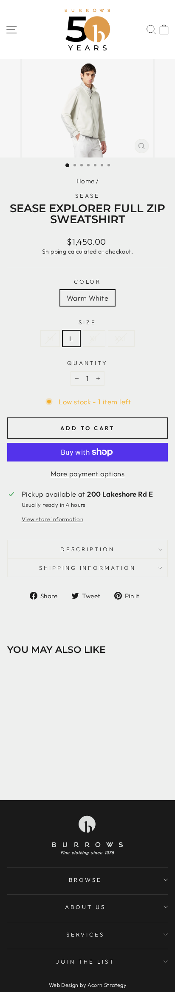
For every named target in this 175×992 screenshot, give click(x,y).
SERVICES (85, 934)
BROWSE (85, 879)
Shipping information (87, 567)
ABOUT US (85, 907)
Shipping (54, 251)
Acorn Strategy (107, 984)
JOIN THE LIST (85, 961)
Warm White (87, 297)
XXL (121, 338)
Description (87, 549)
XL (94, 338)
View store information (52, 519)
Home (85, 181)
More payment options (87, 473)
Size (87, 322)
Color (88, 281)
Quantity (87, 362)
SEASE (87, 195)
